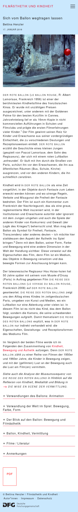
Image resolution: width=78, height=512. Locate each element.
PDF (10, 474)
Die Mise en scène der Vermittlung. (38, 386)
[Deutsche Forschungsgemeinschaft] (21, 504)
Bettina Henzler (13, 24)
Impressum (27, 498)
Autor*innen (11, 498)
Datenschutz (44, 498)
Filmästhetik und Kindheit (28, 6)
